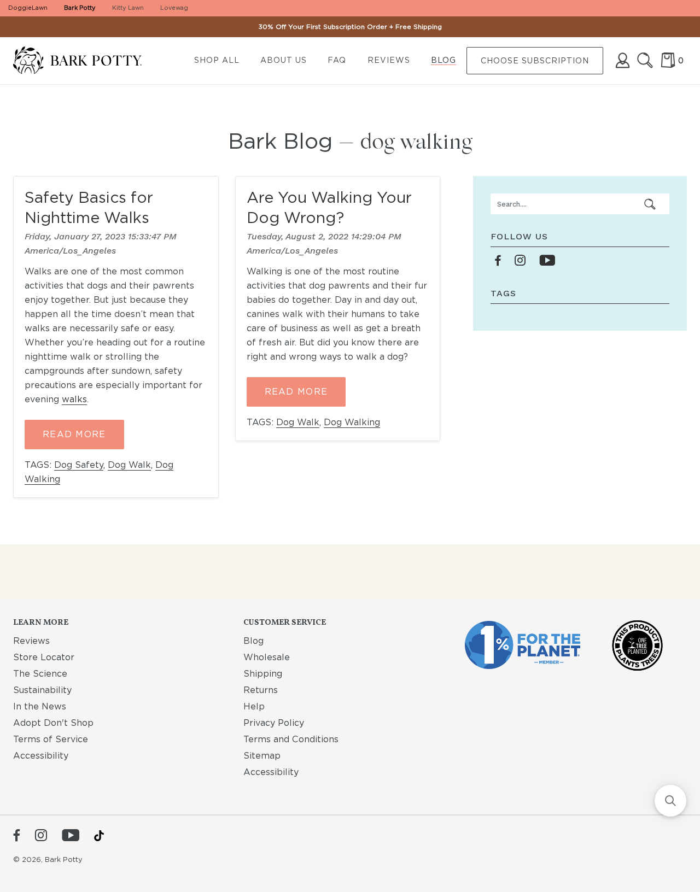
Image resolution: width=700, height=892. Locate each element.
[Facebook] (16, 836)
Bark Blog (280, 141)
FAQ (337, 60)
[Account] (622, 60)
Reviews (389, 60)
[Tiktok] (99, 835)
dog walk (129, 465)
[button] (670, 801)
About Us (283, 60)
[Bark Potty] (86, 61)
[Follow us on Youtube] (547, 261)
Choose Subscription (535, 60)
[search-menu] (650, 203)
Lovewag (174, 7)
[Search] (645, 60)
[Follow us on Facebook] (498, 261)
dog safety (78, 465)
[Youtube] (70, 836)
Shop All (217, 60)
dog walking (352, 422)
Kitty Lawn (128, 7)
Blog (443, 60)
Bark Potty (80, 7)
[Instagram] (41, 836)
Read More (74, 434)
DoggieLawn (28, 7)
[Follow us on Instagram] (520, 261)
